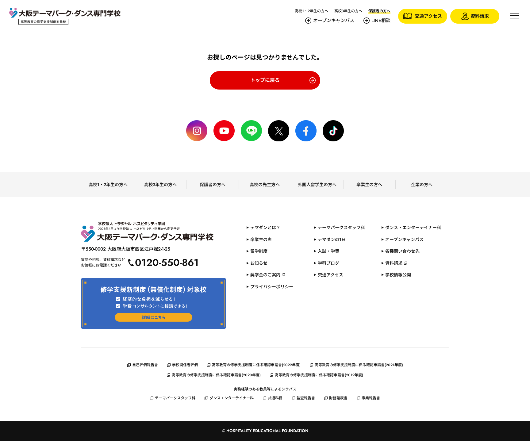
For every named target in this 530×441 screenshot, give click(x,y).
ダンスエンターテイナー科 (231, 398)
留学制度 (258, 251)
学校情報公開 (398, 275)
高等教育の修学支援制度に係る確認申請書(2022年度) (256, 365)
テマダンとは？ (265, 227)
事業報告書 (371, 398)
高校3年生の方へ (348, 11)
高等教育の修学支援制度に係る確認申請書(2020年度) (216, 375)
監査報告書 (306, 398)
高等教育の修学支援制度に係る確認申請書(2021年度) (359, 365)
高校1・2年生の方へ (311, 11)
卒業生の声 (261, 239)
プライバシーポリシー (271, 287)
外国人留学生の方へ (317, 185)
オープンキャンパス (333, 20)
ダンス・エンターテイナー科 (413, 227)
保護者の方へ (212, 185)
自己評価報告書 (145, 365)
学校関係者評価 (185, 365)
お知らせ (258, 263)
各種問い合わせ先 (402, 251)
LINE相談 (380, 20)
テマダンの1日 (332, 239)
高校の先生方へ (265, 185)
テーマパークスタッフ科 (341, 227)
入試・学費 (328, 251)
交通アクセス (330, 275)
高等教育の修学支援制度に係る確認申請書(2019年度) (319, 375)
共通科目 (275, 398)
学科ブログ (328, 263)
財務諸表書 (338, 398)
